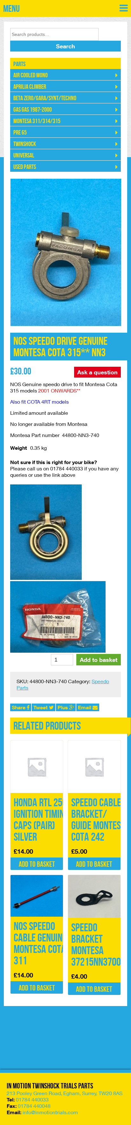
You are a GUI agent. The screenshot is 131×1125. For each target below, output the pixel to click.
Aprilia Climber (29, 87)
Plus (63, 707)
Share (19, 707)
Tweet (41, 707)
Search (65, 46)
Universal (23, 155)
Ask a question (97, 372)
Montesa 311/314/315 (36, 121)
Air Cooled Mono (30, 75)
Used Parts (24, 167)
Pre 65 (20, 132)
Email (85, 707)
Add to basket (98, 659)
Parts (19, 64)
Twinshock (24, 144)
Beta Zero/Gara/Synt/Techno (44, 98)
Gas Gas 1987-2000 (32, 110)
